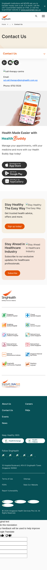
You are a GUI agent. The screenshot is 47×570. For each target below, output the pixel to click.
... (10, 24)
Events (5, 416)
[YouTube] (32, 456)
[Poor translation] (8, 535)
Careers (29, 404)
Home (4, 24)
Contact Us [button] (10, 53)
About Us (6, 404)
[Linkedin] (18, 456)
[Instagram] (25, 456)
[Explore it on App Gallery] (14, 181)
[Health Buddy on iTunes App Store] (14, 165)
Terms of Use (7, 479)
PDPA (4, 485)
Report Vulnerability (10, 491)
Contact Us (7, 410)
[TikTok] (11, 456)
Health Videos (35, 441)
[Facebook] (4, 456)
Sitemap (27, 479)
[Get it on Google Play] (14, 173)
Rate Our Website (31, 485)
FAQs (27, 410)
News (4, 423)
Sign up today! (15, 226)
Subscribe (12, 273)
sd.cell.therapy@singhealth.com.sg (20, 80)
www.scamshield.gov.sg (30, 10)
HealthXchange (15, 441)
